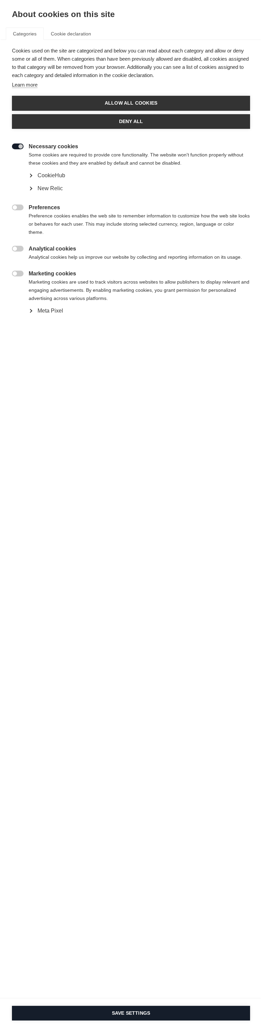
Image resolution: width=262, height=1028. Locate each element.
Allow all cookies (131, 103)
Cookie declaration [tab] (71, 33)
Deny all (131, 121)
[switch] (14, 145)
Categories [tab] (25, 33)
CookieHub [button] (51, 175)
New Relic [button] (50, 188)
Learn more (25, 85)
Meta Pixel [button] (50, 311)
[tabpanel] (131, 196)
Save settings (131, 1013)
